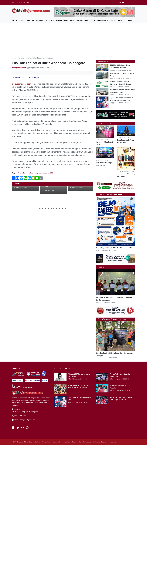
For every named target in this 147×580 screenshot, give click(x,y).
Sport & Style (89, 20)
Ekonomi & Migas (31, 20)
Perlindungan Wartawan (91, 442)
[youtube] (126, 2)
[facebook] (119, 2)
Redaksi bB (56, 442)
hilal (31, 173)
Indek (130, 20)
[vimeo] (133, 2)
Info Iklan (37, 442)
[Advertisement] (73, 39)
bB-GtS (113, 20)
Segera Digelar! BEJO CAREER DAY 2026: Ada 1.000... (114, 248)
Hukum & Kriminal (56, 20)
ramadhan (22, 173)
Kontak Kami (46, 442)
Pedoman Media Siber (24, 442)
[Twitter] (18, 427)
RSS (14, 442)
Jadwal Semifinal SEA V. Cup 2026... (122, 397)
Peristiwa (19, 20)
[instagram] (130, 2)
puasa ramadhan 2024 (45, 173)
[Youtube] (22, 427)
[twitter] (123, 2)
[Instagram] (27, 427)
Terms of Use (66, 442)
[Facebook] (13, 427)
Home (14, 58)
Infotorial (122, 20)
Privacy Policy (77, 442)
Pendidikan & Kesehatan (73, 20)
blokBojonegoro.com (19, 68)
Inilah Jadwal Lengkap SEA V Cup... (80, 385)
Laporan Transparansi (108, 442)
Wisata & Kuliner (103, 20)
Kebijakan (43, 20)
